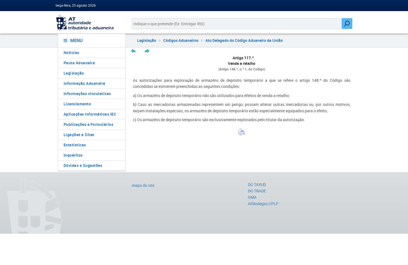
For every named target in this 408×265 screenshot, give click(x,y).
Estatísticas (75, 144)
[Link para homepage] (90, 23)
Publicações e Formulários (89, 124)
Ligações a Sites (79, 134)
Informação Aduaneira (84, 83)
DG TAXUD (257, 184)
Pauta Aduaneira (79, 62)
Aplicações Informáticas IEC (90, 114)
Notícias (71, 52)
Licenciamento (77, 103)
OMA (252, 197)
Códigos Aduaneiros (180, 40)
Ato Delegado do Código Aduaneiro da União (244, 40)
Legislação (74, 73)
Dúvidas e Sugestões (83, 165)
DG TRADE (257, 190)
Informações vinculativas (87, 93)
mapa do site (143, 185)
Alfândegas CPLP (263, 203)
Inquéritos (73, 155)
